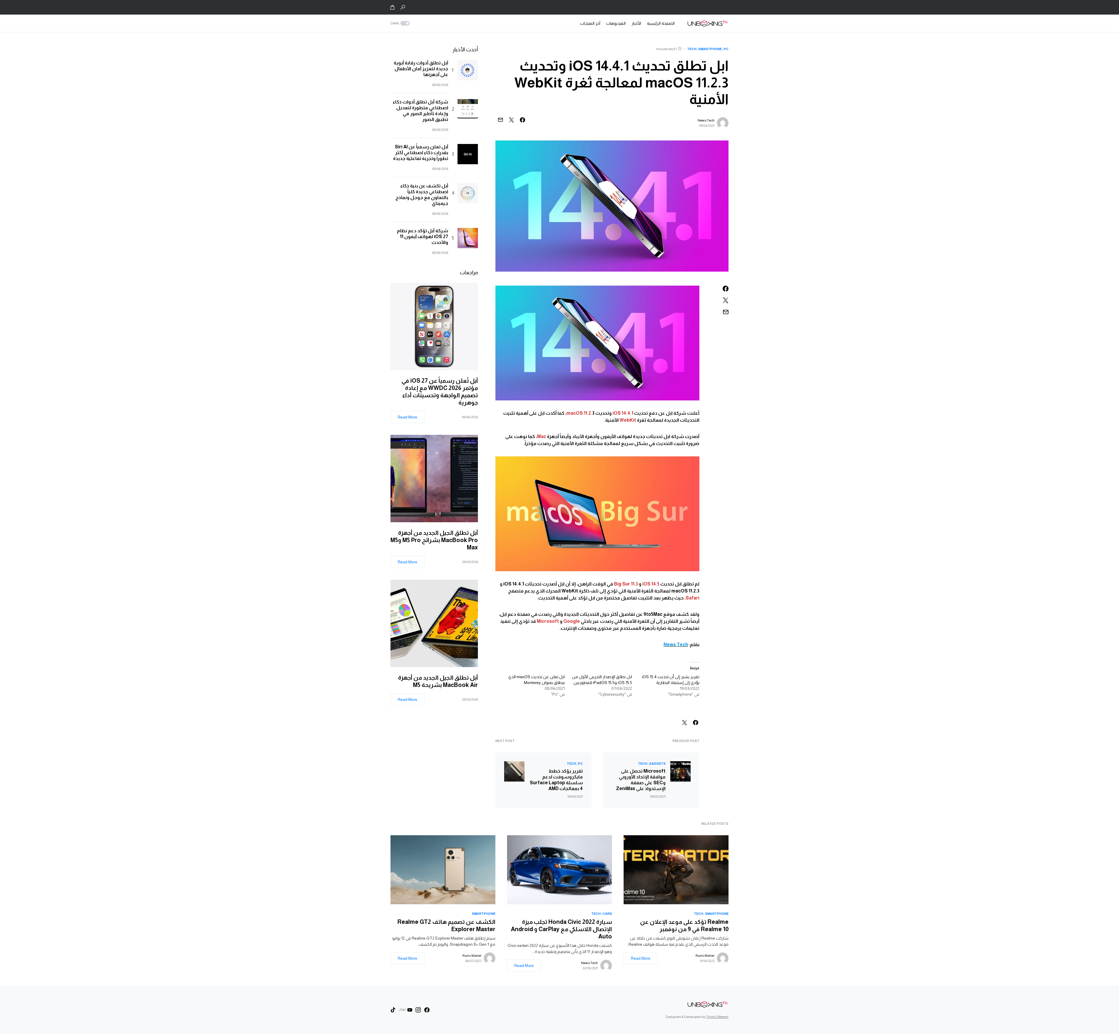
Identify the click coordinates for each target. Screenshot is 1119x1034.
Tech (691, 49)
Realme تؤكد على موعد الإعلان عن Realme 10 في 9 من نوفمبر (684, 925)
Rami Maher (705, 956)
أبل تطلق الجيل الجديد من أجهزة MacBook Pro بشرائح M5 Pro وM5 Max (434, 540)
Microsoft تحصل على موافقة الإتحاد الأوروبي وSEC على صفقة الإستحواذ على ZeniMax (641, 780)
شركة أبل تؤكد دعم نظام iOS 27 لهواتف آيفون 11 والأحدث (422, 236)
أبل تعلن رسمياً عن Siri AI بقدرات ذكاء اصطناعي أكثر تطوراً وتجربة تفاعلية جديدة (420, 152)
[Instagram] (418, 1009)
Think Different (717, 1017)
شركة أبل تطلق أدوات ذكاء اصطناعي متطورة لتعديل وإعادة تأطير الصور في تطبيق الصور (420, 110)
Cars (607, 913)
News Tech (706, 120)
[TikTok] (393, 1009)
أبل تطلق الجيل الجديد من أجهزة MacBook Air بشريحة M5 (438, 681)
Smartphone (710, 49)
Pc (726, 49)
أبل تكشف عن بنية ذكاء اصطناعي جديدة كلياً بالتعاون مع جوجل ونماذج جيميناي (421, 194)
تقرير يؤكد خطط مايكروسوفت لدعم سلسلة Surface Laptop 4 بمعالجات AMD (556, 780)
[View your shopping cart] (392, 7)
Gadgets (657, 763)
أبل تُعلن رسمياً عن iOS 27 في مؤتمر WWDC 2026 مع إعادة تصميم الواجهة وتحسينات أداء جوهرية (440, 391)
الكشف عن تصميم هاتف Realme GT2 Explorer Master (446, 925)
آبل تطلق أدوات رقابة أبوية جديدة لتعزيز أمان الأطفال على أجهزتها (421, 68)
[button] (402, 7)
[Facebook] (427, 1009)
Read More (407, 417)
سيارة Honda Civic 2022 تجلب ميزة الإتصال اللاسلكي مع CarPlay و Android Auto (561, 929)
